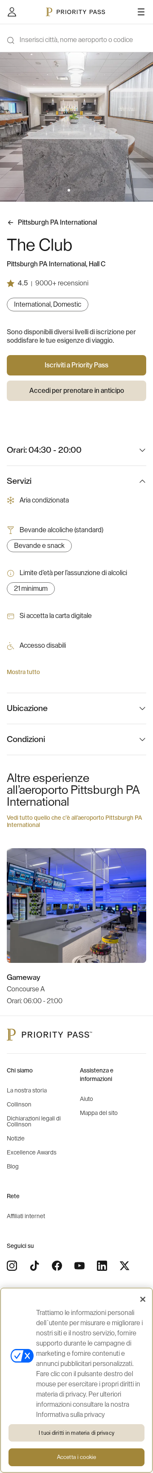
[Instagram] (12, 1266)
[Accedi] (12, 12)
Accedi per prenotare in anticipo (76, 390)
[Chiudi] (142, 1299)
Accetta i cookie (76, 1457)
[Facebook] (57, 1266)
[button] (69, 190)
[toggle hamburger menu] (141, 12)
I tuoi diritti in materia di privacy (76, 1433)
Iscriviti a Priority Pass (76, 365)
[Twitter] (124, 1266)
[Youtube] (79, 1266)
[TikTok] (34, 1266)
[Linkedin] (102, 1266)
